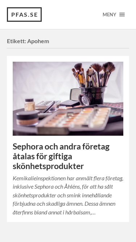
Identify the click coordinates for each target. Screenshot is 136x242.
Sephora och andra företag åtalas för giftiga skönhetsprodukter (61, 156)
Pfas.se (24, 14)
